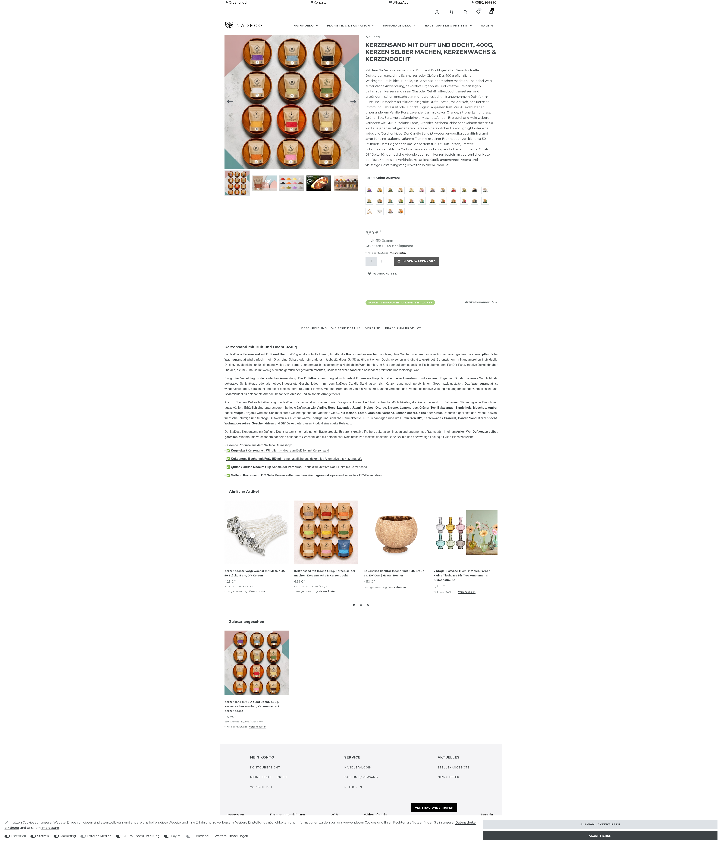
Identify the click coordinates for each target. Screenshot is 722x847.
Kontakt (319, 2)
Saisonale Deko (398, 25)
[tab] (314, 328)
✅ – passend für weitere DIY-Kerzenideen (304, 475)
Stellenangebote (453, 767)
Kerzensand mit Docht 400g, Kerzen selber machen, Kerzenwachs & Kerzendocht (324, 573)
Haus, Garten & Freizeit (447, 25)
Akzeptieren (600, 835)
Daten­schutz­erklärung (287, 815)
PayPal (176, 836)
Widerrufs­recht (376, 815)
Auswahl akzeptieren (600, 824)
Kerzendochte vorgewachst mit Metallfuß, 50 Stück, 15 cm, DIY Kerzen (254, 573)
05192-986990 (485, 2)
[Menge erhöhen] (381, 261)
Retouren (353, 787)
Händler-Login (358, 767)
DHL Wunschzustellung (141, 836)
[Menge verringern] (388, 261)
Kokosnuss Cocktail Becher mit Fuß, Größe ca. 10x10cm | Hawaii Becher (394, 573)
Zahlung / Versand (361, 777)
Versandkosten (398, 252)
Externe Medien (99, 836)
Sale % (487, 25)
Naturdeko (304, 25)
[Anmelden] (437, 12)
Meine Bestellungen (268, 777)
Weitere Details (346, 328)
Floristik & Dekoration (349, 25)
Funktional (201, 836)
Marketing (68, 836)
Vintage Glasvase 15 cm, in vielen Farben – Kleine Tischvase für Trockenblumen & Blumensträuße (463, 575)
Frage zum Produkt (403, 328)
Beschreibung (314, 328)
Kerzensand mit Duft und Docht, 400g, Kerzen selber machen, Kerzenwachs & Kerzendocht (252, 706)
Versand (373, 328)
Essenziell (18, 836)
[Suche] (465, 12)
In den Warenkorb (419, 261)
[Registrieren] (452, 12)
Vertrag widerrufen (434, 807)
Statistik (43, 836)
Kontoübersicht (265, 767)
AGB (334, 815)
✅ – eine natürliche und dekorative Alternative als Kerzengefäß (294, 458)
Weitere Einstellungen (231, 836)
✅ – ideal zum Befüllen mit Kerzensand (277, 450)
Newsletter (448, 777)
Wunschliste (385, 273)
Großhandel (237, 2)
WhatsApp (400, 2)
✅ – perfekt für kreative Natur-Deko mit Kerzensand (296, 467)
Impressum (235, 815)
